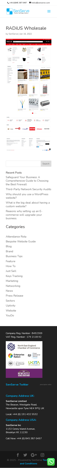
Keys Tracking (14, 276)
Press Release (14, 295)
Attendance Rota (16, 236)
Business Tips (14, 256)
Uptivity (10, 305)
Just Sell (11, 271)
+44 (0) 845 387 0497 (29, 438)
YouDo (10, 315)
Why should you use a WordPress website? (27, 196)
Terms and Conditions (35, 461)
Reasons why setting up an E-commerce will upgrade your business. (24, 214)
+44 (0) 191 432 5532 (25, 414)
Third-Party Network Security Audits (28, 189)
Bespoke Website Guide (21, 241)
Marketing (12, 281)
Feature (10, 261)
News (9, 291)
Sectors (10, 301)
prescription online (45, 384)
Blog (9, 246)
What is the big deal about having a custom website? (28, 204)
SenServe (13, 33)
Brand (9, 251)
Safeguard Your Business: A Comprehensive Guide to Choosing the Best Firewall (27, 180)
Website (11, 310)
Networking (13, 286)
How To (11, 266)
